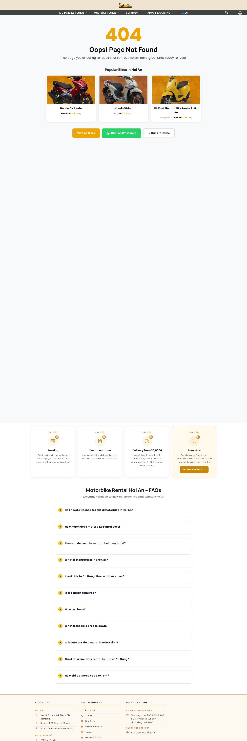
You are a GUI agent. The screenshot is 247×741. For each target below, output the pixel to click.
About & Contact (160, 12)
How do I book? (75, 609)
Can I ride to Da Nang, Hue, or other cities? (94, 576)
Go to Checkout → (194, 469)
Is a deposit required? (80, 593)
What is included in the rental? (86, 560)
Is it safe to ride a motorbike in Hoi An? (92, 642)
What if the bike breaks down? (86, 626)
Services (132, 12)
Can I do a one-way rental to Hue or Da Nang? (97, 659)
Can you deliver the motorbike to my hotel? (95, 543)
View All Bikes (86, 133)
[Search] (226, 12)
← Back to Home (159, 133)
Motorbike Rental (71, 12)
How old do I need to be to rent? (87, 675)
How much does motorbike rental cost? (92, 526)
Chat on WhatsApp (123, 133)
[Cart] (240, 13)
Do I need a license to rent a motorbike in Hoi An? (99, 510)
